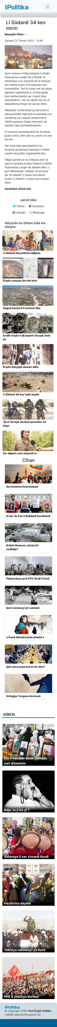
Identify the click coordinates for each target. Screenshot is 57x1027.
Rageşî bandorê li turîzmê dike (22, 308)
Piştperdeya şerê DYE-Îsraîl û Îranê (28, 578)
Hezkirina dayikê (17, 903)
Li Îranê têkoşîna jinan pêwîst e (25, 637)
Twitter (20, 206)
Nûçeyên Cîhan (14, 34)
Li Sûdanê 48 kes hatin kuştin (21, 394)
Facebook (37, 206)
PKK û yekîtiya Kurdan (21, 997)
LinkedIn (20, 212)
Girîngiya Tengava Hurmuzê (23, 696)
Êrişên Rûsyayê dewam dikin (20, 367)
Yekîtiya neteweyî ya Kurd (24, 950)
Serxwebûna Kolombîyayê (22, 486)
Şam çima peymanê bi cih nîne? (25, 666)
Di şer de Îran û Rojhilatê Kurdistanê (28, 516)
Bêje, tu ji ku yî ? (17, 810)
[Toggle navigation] (47, 6)
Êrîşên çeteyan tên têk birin (20, 280)
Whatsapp (38, 212)
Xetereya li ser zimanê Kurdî (26, 857)
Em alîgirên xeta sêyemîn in (20, 453)
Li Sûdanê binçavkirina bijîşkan (22, 253)
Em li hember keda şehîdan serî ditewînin (25, 760)
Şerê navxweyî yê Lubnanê (23, 607)
